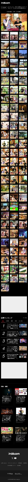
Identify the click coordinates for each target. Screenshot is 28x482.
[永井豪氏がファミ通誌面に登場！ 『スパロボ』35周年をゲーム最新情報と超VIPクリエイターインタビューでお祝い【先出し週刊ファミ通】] (23, 341)
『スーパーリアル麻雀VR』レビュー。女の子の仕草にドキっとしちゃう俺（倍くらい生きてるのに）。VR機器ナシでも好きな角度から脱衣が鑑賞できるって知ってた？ (13, 349)
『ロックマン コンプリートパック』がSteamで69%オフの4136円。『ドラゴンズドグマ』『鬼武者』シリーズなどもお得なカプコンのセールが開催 (13, 326)
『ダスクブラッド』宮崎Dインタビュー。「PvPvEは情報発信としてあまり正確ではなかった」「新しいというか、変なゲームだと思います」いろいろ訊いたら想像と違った (7, 399)
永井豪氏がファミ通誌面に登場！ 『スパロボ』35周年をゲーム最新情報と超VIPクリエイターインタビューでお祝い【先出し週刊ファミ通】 (13, 341)
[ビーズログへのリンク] (18, 473)
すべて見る (25, 317)
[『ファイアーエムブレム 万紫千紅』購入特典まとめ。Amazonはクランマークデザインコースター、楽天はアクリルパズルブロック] (21, 391)
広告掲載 (19, 465)
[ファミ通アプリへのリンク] (10, 473)
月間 (16, 321)
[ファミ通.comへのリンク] (5, 3)
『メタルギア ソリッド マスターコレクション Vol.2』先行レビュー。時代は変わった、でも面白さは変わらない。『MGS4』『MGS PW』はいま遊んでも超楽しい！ (20, 437)
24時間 (7, 321)
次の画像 (18, 11)
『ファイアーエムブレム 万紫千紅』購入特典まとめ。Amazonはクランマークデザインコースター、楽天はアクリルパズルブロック (20, 399)
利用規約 (20, 463)
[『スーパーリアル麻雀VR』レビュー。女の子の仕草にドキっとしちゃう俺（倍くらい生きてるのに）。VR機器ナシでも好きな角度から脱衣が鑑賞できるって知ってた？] (23, 348)
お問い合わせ (4, 463)
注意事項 (25, 463)
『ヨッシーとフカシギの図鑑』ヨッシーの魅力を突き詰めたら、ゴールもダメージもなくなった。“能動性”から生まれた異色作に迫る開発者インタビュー (6, 437)
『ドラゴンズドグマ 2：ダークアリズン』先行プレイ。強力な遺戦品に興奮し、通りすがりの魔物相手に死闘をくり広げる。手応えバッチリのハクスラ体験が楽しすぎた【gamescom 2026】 (13, 333)
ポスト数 (20, 321)
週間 (12, 321)
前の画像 (9, 11)
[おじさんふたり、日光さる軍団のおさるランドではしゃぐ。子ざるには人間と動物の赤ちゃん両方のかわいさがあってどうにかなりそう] (5, 36)
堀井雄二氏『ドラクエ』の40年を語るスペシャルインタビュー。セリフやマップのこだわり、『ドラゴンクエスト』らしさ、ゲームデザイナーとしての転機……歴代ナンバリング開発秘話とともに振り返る (20, 418)
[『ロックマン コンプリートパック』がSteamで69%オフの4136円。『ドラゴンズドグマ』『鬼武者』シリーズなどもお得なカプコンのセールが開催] (23, 325)
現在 (3, 321)
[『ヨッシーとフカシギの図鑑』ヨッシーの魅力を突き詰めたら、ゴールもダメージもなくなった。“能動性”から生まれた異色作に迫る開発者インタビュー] (7, 430)
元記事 (4, 7)
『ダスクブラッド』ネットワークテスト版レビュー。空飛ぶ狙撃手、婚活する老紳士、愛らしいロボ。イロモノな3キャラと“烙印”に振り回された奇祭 (7, 418)
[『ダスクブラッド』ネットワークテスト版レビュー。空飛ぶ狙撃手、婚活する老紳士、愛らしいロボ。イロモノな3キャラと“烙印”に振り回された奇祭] (7, 411)
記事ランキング (6, 318)
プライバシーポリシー (12, 463)
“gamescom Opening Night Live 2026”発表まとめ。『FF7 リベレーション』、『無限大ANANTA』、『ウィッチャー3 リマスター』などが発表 (12, 356)
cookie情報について (11, 465)
